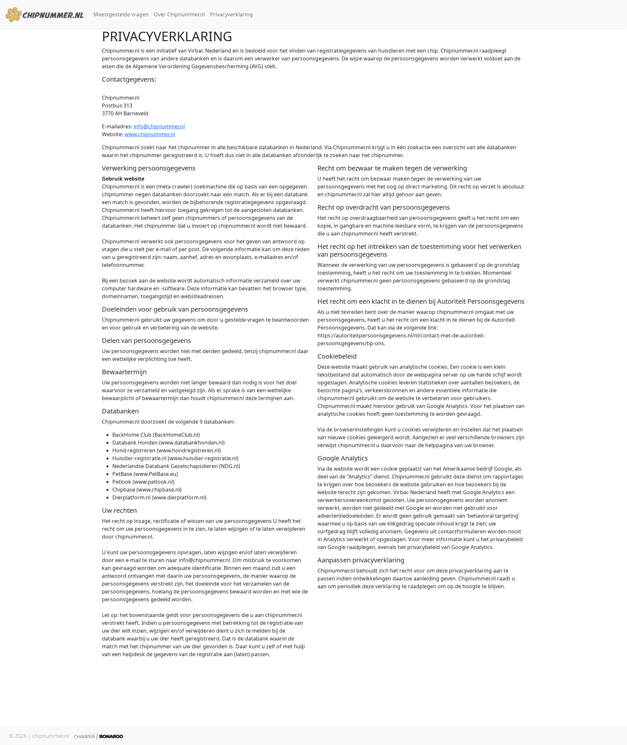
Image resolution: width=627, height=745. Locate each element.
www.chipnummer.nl (149, 134)
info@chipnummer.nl (159, 126)
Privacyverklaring (231, 14)
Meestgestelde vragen (121, 14)
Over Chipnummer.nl (179, 14)
